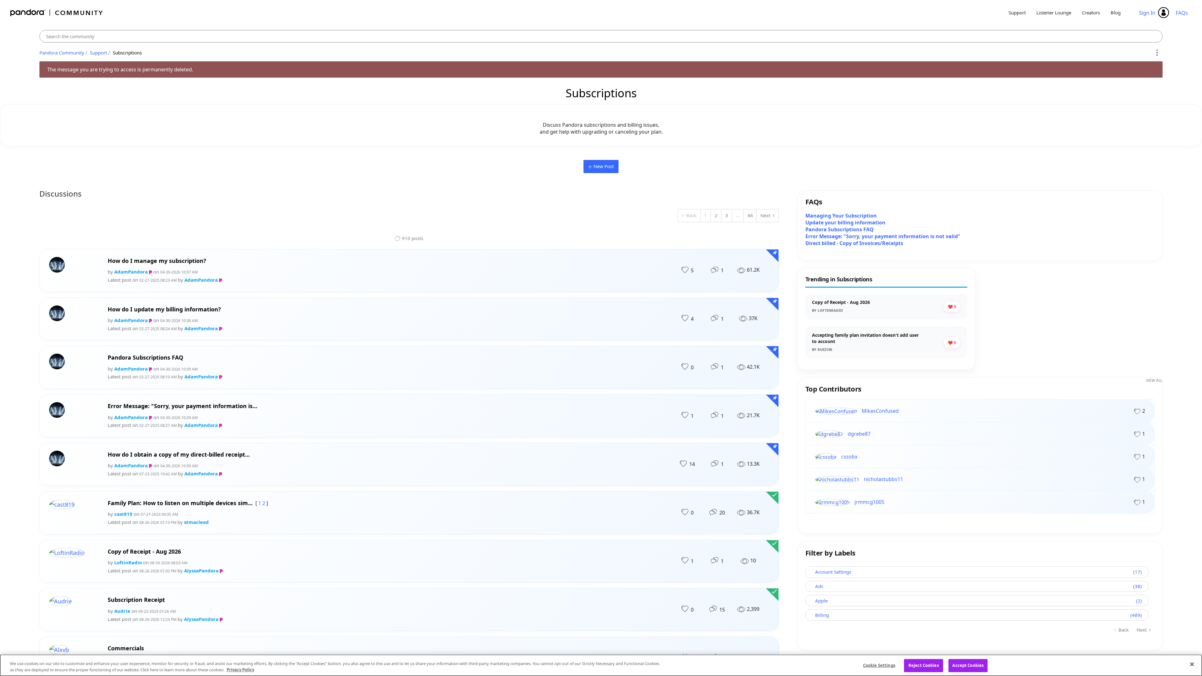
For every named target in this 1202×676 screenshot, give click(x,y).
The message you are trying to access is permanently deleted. (120, 69)
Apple (821, 600)
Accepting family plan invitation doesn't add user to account (865, 338)
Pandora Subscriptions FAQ (145, 357)
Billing (822, 615)
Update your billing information (845, 222)
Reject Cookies (923, 665)
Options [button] (1157, 53)
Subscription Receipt (136, 599)
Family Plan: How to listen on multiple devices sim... (180, 503)
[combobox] (601, 36)
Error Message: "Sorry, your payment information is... (182, 406)
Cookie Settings (879, 665)
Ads (819, 586)
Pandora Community (56, 13)
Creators (1091, 12)
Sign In (1147, 12)
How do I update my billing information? (164, 309)
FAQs (1182, 12)
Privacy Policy (240, 669)
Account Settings (833, 572)
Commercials (126, 648)
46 (750, 215)
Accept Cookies (968, 665)
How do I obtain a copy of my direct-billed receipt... (179, 454)
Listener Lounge (1053, 12)
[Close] (1192, 664)
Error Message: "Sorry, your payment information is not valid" (882, 236)
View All (1154, 380)
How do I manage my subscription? (157, 260)
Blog (1116, 12)
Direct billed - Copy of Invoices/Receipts (854, 243)
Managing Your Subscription (841, 215)
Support (1017, 12)
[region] (601, 665)
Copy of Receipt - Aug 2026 (144, 551)
